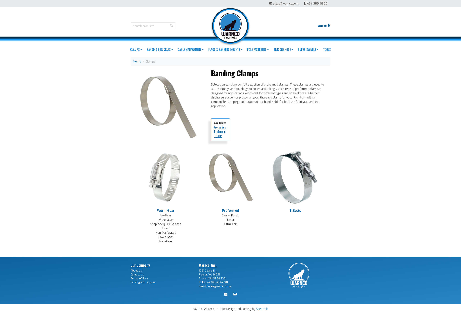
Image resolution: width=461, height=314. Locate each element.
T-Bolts (218, 136)
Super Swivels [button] (307, 49)
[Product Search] (172, 26)
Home (137, 61)
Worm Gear (220, 127)
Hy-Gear (165, 215)
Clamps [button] (135, 49)
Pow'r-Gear (165, 237)
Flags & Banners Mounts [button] (224, 49)
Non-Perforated (166, 233)
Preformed (220, 131)
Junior (230, 220)
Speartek (262, 309)
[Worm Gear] (165, 177)
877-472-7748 (219, 282)
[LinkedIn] (225, 294)
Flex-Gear (165, 241)
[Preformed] (230, 177)
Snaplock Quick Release (165, 224)
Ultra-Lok (230, 224)
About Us (136, 270)
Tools (327, 49)
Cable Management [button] (189, 49)
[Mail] (235, 294)
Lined (165, 228)
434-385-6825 (316, 3)
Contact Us (137, 274)
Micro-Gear (166, 220)
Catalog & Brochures (143, 282)
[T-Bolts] (295, 177)
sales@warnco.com (286, 3)
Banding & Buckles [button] (159, 49)
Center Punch (230, 215)
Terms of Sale (139, 278)
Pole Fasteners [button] (257, 49)
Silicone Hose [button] (282, 49)
